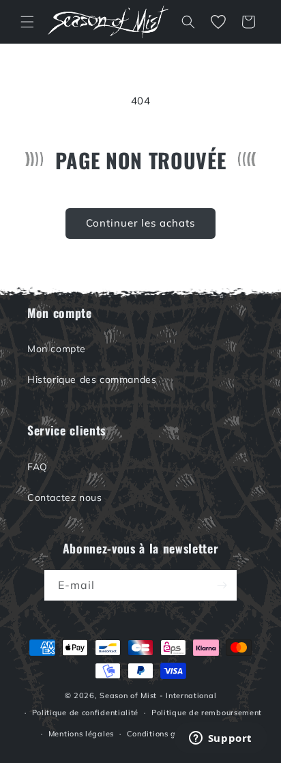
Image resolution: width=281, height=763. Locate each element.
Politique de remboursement (206, 712)
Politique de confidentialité (85, 712)
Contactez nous (64, 497)
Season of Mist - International (158, 695)
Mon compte (56, 349)
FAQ (37, 467)
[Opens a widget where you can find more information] (220, 739)
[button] (27, 22)
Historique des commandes (91, 379)
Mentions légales (81, 733)
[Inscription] (222, 585)
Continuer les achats (140, 222)
